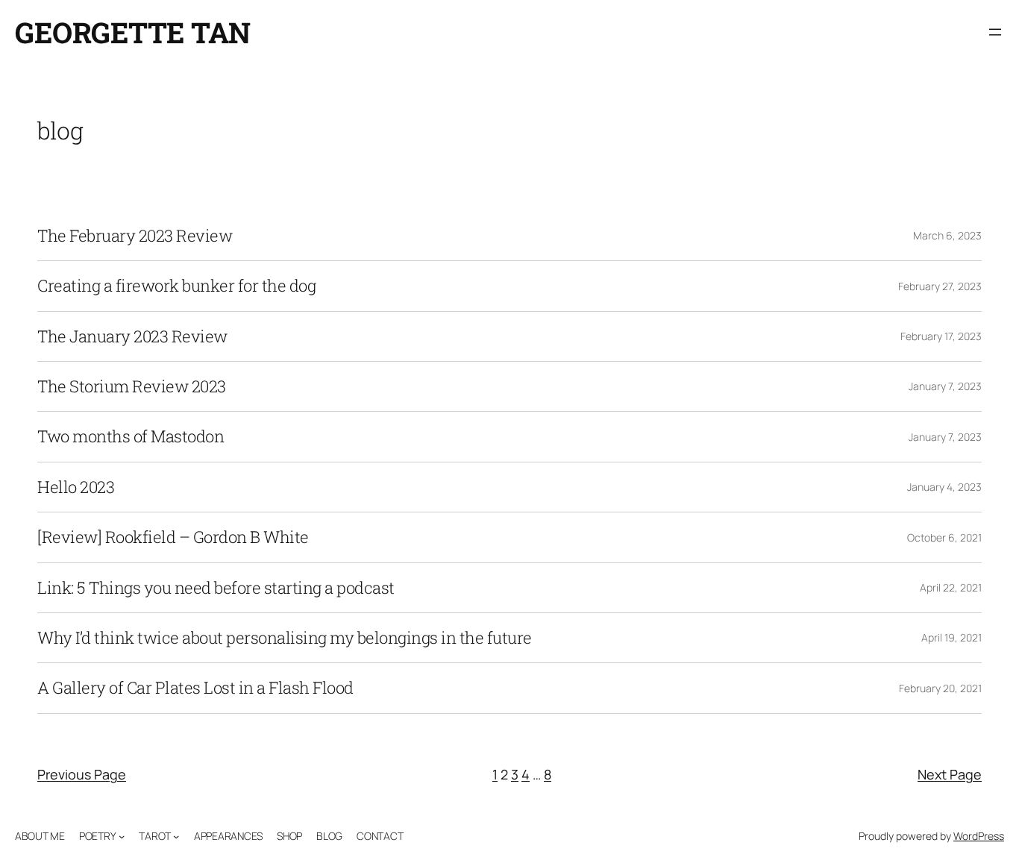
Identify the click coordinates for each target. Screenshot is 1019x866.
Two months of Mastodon (130, 436)
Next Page (950, 774)
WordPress (978, 836)
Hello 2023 (75, 487)
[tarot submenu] (176, 836)
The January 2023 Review (132, 336)
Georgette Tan (133, 32)
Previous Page (81, 774)
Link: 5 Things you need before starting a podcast (216, 587)
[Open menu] (995, 32)
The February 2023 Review (134, 235)
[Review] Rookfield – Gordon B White (173, 537)
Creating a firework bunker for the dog (176, 285)
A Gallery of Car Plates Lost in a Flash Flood (195, 687)
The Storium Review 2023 (131, 386)
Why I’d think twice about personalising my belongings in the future (284, 637)
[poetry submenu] (122, 836)
